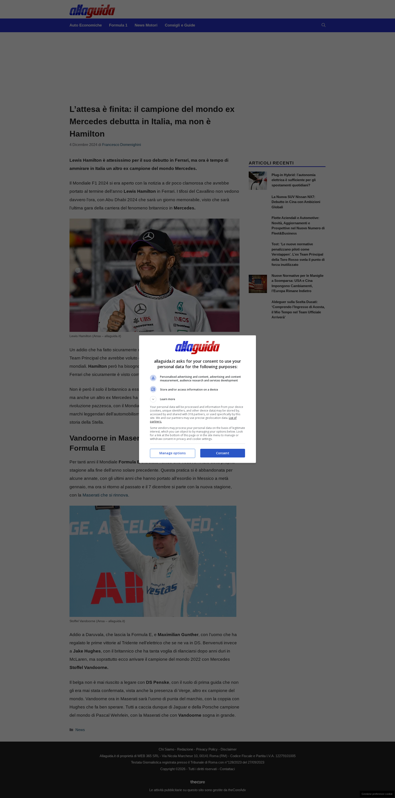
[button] (197, 399)
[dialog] (197, 399)
